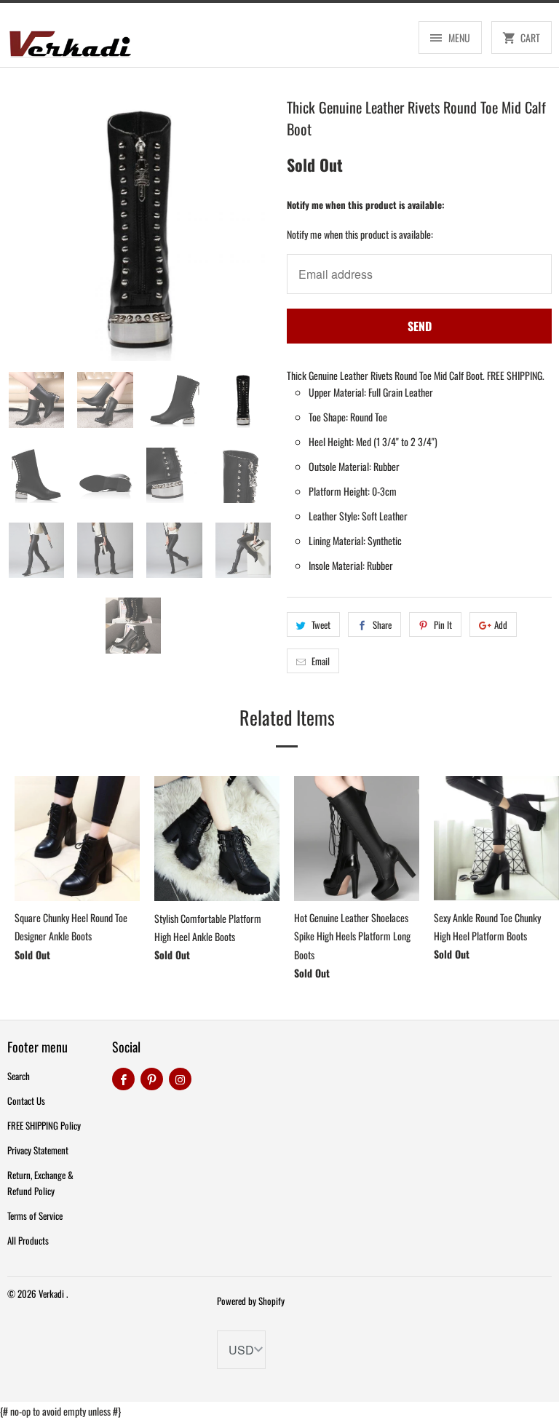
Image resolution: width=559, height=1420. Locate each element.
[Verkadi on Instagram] (180, 1079)
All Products (28, 1240)
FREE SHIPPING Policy (44, 1125)
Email (321, 661)
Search (18, 1075)
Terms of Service (35, 1215)
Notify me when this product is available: (366, 204)
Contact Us (26, 1100)
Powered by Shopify (251, 1300)
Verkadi (52, 1293)
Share (382, 624)
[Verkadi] (69, 40)
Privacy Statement (37, 1150)
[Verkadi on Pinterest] (151, 1079)
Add (500, 624)
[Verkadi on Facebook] (123, 1079)
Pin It (443, 624)
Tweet (321, 624)
